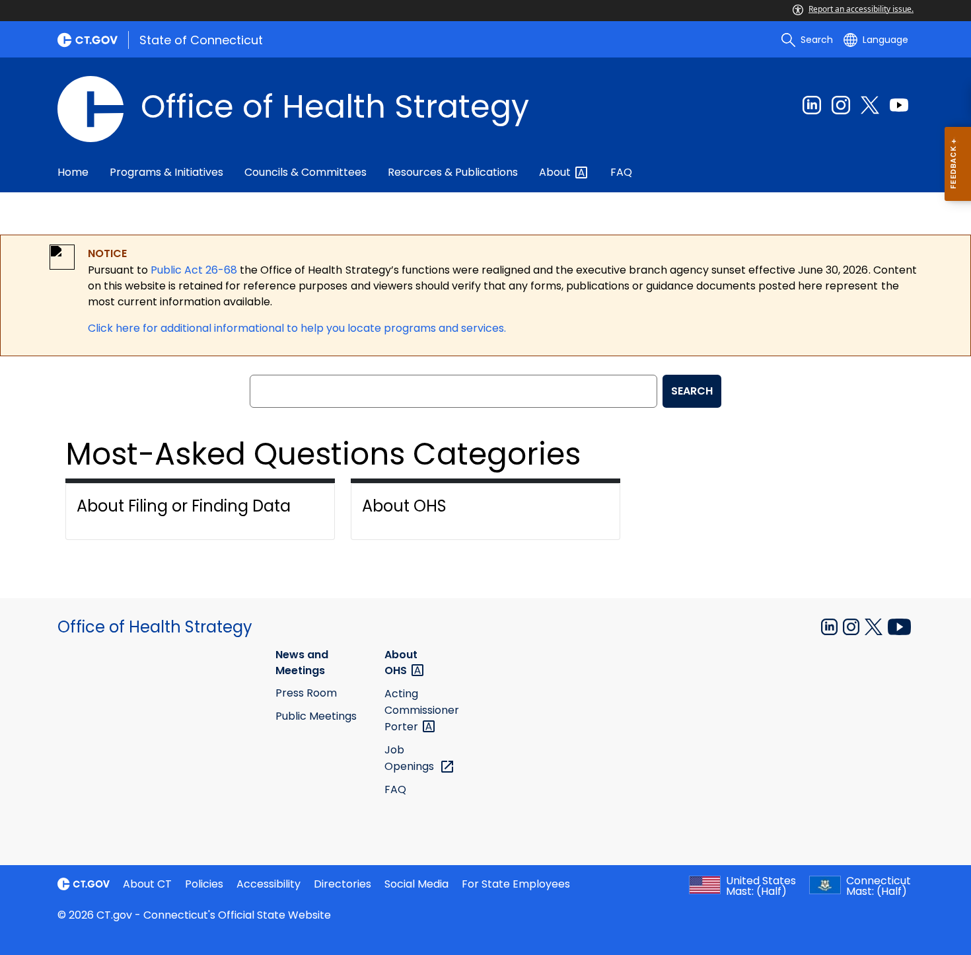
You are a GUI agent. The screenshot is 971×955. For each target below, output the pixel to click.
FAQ (621, 172)
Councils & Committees (305, 172)
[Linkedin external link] (812, 105)
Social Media (416, 884)
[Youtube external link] (899, 105)
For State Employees (516, 884)
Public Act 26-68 (194, 270)
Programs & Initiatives (166, 172)
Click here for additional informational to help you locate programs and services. (297, 328)
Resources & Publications (453, 172)
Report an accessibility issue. (861, 9)
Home (73, 172)
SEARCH (692, 391)
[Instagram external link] (841, 105)
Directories (342, 884)
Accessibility (268, 884)
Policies (204, 884)
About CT (147, 884)
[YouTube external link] (899, 626)
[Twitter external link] (870, 105)
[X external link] (875, 626)
